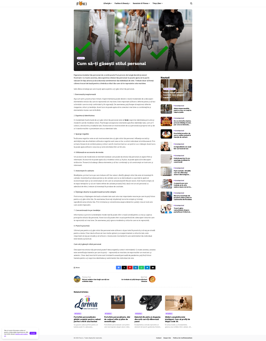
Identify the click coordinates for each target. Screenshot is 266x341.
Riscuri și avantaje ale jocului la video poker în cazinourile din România (183, 197)
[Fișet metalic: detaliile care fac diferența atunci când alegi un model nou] (166, 171)
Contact (158, 338)
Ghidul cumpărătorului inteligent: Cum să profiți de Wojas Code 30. (177, 319)
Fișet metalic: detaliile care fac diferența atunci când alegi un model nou (182, 172)
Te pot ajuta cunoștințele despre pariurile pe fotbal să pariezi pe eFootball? (182, 210)
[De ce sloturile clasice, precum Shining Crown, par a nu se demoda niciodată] (166, 121)
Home (79, 12)
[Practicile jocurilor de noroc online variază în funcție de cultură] (166, 134)
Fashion (85, 12)
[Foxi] (81, 3)
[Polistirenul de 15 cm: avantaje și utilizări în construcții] (166, 159)
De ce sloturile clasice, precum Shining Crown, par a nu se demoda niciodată (182, 123)
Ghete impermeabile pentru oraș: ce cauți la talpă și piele (182, 110)
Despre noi (167, 338)
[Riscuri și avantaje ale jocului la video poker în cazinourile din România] (166, 196)
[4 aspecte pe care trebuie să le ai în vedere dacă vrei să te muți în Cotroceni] (166, 183)
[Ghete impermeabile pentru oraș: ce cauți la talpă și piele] (166, 109)
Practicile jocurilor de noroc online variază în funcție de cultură (182, 135)
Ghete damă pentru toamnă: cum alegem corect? (173, 95)
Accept (33, 333)
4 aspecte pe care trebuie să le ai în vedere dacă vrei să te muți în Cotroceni (182, 185)
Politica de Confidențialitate (182, 338)
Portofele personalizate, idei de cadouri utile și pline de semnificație (117, 319)
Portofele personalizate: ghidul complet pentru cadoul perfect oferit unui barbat (87, 319)
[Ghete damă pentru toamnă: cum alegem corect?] (176, 90)
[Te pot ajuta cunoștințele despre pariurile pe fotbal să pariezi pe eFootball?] (166, 208)
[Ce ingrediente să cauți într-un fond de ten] (166, 146)
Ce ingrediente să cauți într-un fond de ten (182, 148)
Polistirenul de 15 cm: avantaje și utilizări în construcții (182, 160)
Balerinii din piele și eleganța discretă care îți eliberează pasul (147, 319)
